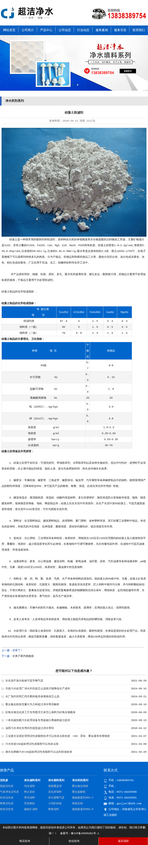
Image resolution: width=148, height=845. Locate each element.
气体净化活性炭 (9, 791)
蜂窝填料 (53, 809)
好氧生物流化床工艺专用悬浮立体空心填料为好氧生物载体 (40, 712)
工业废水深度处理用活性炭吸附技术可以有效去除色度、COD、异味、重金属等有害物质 (57, 736)
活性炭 (4, 780)
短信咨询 (74, 841)
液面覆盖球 (55, 786)
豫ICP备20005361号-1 (85, 833)
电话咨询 (24, 841)
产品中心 (46, 30)
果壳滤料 (29, 797)
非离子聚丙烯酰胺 (23, 656)
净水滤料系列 (32, 780)
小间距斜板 (55, 803)
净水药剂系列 (80, 780)
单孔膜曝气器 (56, 797)
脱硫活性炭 (6, 786)
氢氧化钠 (77, 803)
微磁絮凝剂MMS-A (82, 797)
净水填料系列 (56, 780)
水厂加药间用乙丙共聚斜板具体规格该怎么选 (32, 696)
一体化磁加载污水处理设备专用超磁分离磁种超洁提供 (37, 720)
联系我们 (139, 30)
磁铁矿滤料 (31, 809)
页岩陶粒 (29, 803)
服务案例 (102, 30)
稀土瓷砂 (29, 791)
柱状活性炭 (6, 797)
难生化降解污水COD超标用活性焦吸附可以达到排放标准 (38, 751)
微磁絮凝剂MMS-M (82, 809)
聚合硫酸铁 (79, 791)
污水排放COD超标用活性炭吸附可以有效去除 (32, 744)
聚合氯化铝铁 (80, 786)
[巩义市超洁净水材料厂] (28, 19)
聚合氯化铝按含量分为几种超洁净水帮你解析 (32, 704)
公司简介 (28, 30)
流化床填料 (55, 791)
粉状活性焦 (6, 809)
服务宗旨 (120, 30)
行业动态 (83, 30)
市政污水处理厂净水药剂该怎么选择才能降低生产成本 (37, 688)
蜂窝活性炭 (6, 803)
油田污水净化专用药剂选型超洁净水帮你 (29, 728)
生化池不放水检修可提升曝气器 (24, 680)
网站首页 (9, 30)
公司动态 (65, 30)
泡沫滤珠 (29, 786)
